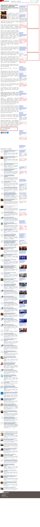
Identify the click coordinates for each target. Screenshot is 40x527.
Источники (19, 2)
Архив (16, 2)
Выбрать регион (4, 495)
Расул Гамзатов (3, 123)
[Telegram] (6, 133)
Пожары (31, 2)
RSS (7, 496)
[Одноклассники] (4, 133)
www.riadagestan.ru (4, 19)
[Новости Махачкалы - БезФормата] (4, 1)
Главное (12, 2)
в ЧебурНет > (36, 2)
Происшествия (27, 2)
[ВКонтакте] (2, 133)
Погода (23, 2)
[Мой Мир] (8, 133)
